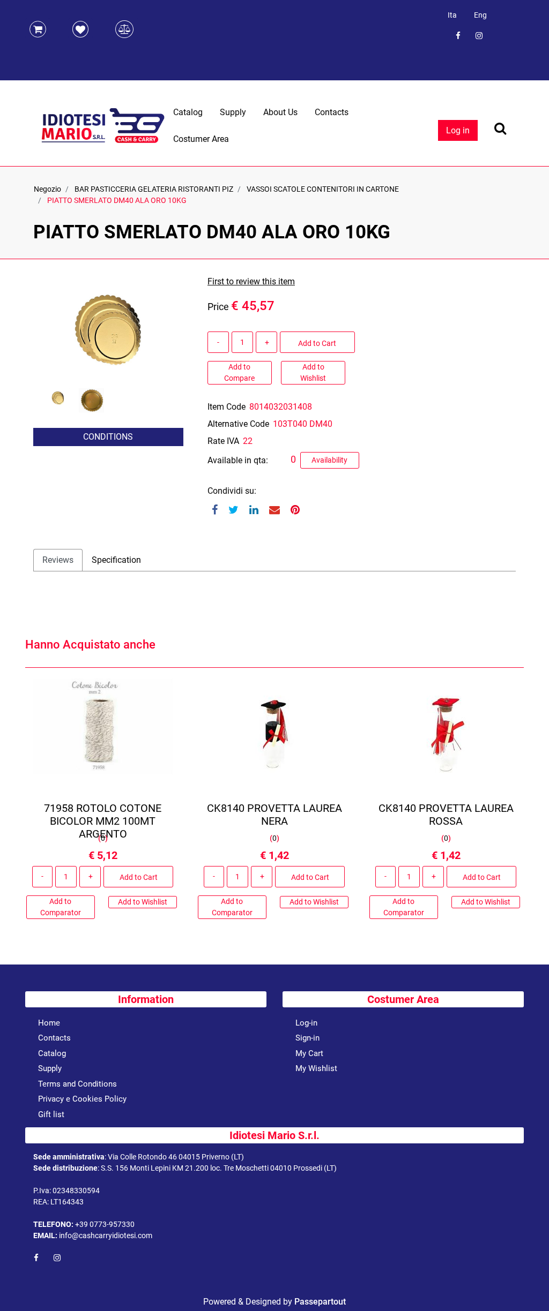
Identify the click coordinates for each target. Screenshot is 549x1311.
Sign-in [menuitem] (307, 1038)
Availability (329, 460)
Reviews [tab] (57, 560)
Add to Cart (317, 343)
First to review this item (251, 281)
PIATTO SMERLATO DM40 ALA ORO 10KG (117, 200)
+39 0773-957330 (105, 1224)
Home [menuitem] (49, 1023)
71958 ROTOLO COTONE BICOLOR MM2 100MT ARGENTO (102, 821)
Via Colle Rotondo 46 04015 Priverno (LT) (176, 1156)
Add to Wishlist (313, 372)
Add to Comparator (60, 907)
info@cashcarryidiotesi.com (105, 1235)
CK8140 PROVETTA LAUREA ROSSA (446, 814)
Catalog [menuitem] (188, 112)
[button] (108, 328)
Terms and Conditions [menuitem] (77, 1084)
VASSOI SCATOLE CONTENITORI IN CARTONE (323, 189)
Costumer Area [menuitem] (201, 139)
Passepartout (320, 1302)
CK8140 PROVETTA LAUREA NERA (274, 814)
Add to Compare (239, 372)
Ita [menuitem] (452, 15)
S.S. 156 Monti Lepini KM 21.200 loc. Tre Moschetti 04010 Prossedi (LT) (219, 1168)
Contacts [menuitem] (331, 112)
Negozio (47, 189)
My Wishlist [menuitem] (316, 1068)
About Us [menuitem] (280, 112)
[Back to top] (527, 1286)
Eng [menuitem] (480, 15)
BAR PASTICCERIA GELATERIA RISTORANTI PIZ (154, 189)
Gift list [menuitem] (51, 1114)
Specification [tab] (116, 560)
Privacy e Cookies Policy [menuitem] (82, 1099)
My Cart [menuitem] (309, 1053)
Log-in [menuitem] (306, 1023)
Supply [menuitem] (233, 112)
